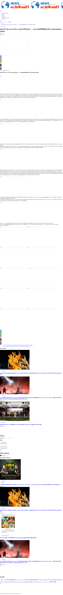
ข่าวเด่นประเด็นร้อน (5, 13)
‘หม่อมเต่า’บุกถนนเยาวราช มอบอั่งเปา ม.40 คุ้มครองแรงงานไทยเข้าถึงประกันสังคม (18, 345)
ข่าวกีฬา (3, 15)
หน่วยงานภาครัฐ (28, 582)
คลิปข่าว (3, 14)
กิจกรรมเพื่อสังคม (11, 579)
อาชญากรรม (36, 581)
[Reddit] (31, 59)
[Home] (0, 10)
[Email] (31, 62)
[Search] (0, 20)
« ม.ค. (1, 450)
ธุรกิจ (3, 482)
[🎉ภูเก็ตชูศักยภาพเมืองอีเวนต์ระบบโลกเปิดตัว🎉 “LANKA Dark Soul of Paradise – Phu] (10, 479)
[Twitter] (31, 57)
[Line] (31, 60)
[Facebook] (31, 56)
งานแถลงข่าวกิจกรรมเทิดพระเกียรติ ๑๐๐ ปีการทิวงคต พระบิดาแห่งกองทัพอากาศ (17, 346)
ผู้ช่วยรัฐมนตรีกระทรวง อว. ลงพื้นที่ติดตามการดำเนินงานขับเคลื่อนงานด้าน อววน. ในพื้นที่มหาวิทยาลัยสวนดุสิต (20, 424)
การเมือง (4, 579)
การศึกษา (1, 579)
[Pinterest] (31, 68)
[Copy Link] (31, 66)
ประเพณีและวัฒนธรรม (5, 535)
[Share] (31, 69)
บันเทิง (51, 579)
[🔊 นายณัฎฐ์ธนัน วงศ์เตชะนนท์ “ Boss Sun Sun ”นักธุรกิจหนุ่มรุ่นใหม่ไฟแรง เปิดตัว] (15, 393)
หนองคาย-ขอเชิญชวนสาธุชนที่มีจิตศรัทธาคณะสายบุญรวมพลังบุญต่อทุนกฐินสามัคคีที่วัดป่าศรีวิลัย (18, 537)
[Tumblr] (31, 65)
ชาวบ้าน (41, 579)
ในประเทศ (3, 26)
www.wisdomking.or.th (47, 224)
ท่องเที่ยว (3, 16)
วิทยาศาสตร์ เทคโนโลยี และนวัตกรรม (12, 581)
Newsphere (15, 593)
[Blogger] (31, 63)
